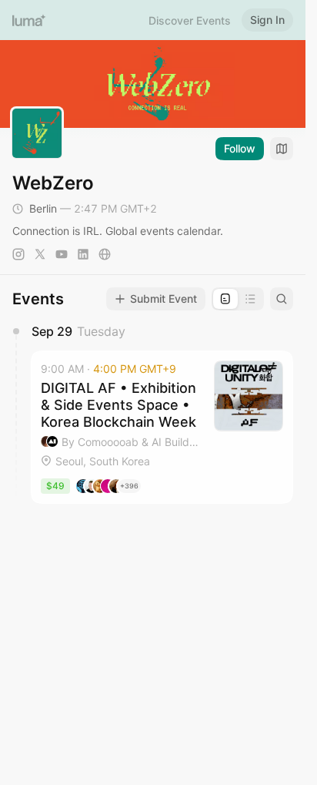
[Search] (281, 298)
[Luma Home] (29, 20)
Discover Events (189, 20)
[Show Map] (281, 148)
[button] (162, 427)
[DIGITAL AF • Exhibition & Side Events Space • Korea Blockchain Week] (162, 426)
